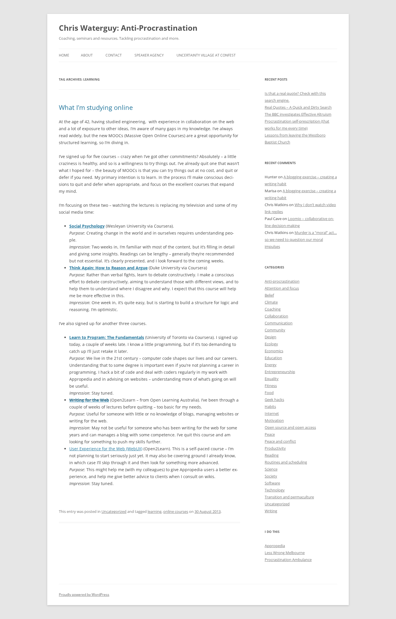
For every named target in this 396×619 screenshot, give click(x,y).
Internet (272, 413)
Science (271, 469)
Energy (271, 364)
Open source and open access (290, 427)
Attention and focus (282, 288)
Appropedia (275, 545)
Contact (114, 55)
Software (272, 483)
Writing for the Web (89, 400)
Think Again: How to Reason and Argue (108, 268)
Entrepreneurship (280, 371)
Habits (270, 406)
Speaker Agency (149, 55)
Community (275, 330)
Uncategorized (113, 511)
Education (273, 357)
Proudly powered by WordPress (84, 594)
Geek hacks (274, 399)
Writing (271, 510)
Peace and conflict (280, 441)
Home (64, 55)
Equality (272, 378)
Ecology (271, 343)
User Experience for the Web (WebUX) (105, 448)
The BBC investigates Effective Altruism (298, 114)
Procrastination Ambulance (288, 559)
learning (154, 511)
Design (270, 337)
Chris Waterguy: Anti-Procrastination (128, 28)
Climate (271, 302)
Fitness (271, 385)
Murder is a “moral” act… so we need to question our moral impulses (301, 239)
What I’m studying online (96, 107)
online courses (175, 511)
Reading (272, 455)
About (87, 55)
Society (271, 476)
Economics (274, 350)
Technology (275, 490)
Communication (279, 323)
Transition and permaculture (289, 497)
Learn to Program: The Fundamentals (106, 337)
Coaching (273, 309)
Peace (270, 434)
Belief (269, 295)
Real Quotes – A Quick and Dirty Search (298, 107)
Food (269, 392)
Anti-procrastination (282, 281)
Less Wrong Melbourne (285, 552)
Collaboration (276, 316)
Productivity (275, 448)
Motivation (274, 420)
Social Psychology (87, 226)
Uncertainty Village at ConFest (206, 55)
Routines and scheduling (286, 462)
